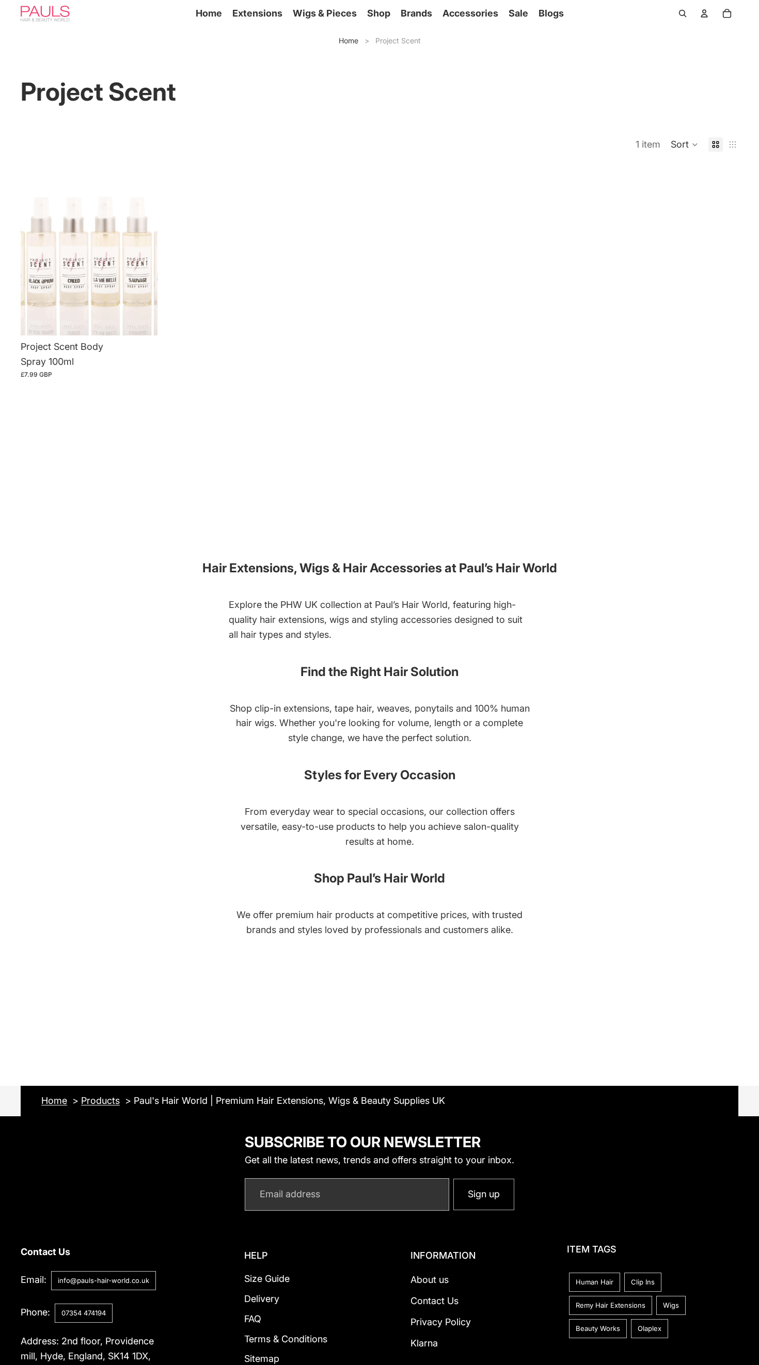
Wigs (671, 1305)
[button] (684, 144)
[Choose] (141, 319)
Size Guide (267, 1278)
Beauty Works (598, 1328)
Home (348, 40)
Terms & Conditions (285, 1339)
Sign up (484, 1194)
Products (100, 1100)
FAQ (252, 1318)
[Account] (704, 13)
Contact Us (434, 1300)
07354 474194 (83, 1313)
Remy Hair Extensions (610, 1305)
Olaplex (649, 1328)
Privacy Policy (440, 1321)
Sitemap (261, 1359)
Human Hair (594, 1282)
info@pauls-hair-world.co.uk (103, 1280)
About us (429, 1279)
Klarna (424, 1343)
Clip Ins (643, 1282)
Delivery (261, 1298)
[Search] (682, 13)
